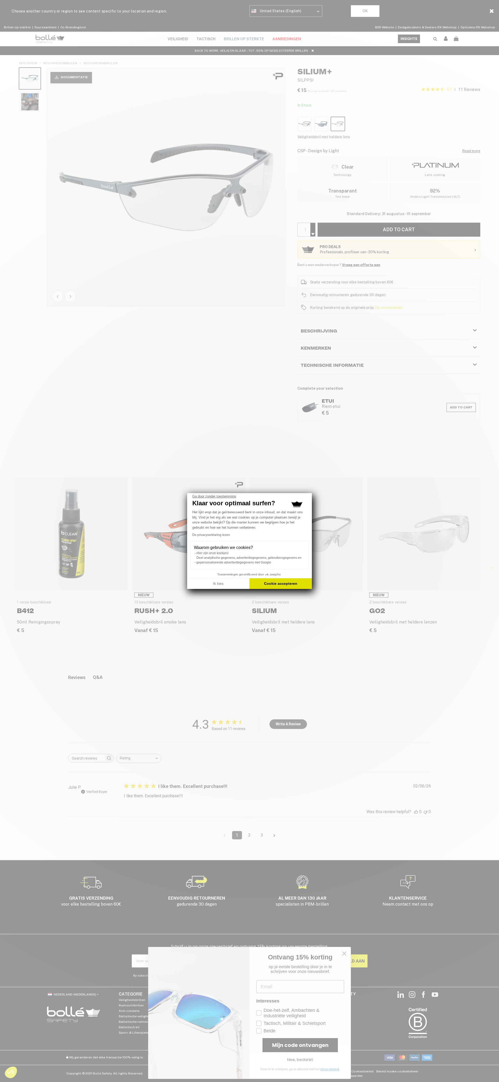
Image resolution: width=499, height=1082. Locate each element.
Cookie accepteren (280, 583)
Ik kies (218, 583)
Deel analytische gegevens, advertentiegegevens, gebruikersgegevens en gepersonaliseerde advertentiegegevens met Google (248, 560)
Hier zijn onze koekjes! (212, 553)
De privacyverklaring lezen (211, 535)
